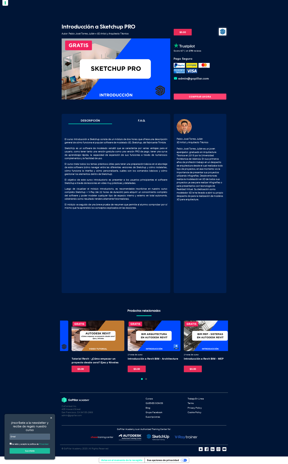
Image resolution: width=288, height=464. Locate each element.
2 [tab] (146, 379)
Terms (191, 403)
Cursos (149, 399)
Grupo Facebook (154, 412)
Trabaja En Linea (196, 399)
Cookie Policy (194, 412)
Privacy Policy (195, 408)
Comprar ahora (200, 96)
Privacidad (43, 444)
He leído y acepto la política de (30, 444)
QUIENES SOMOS (154, 403)
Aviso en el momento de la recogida (121, 460)
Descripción (90, 120)
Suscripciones (153, 417)
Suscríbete (30, 451)
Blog (148, 408)
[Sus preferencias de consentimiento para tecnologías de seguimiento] (5, 3)
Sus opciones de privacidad (163, 460)
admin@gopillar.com (191, 78)
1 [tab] (142, 379)
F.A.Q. (141, 120)
